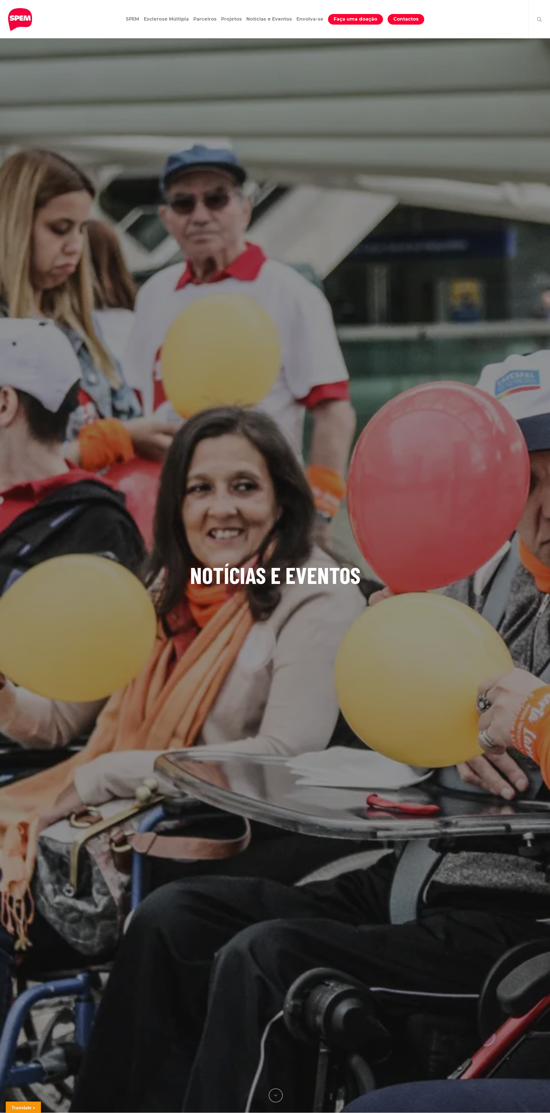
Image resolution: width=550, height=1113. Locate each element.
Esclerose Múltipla (166, 19)
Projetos (231, 19)
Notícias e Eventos (269, 19)
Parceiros (205, 19)
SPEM (132, 19)
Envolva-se (309, 19)
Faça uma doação (355, 19)
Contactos (406, 19)
